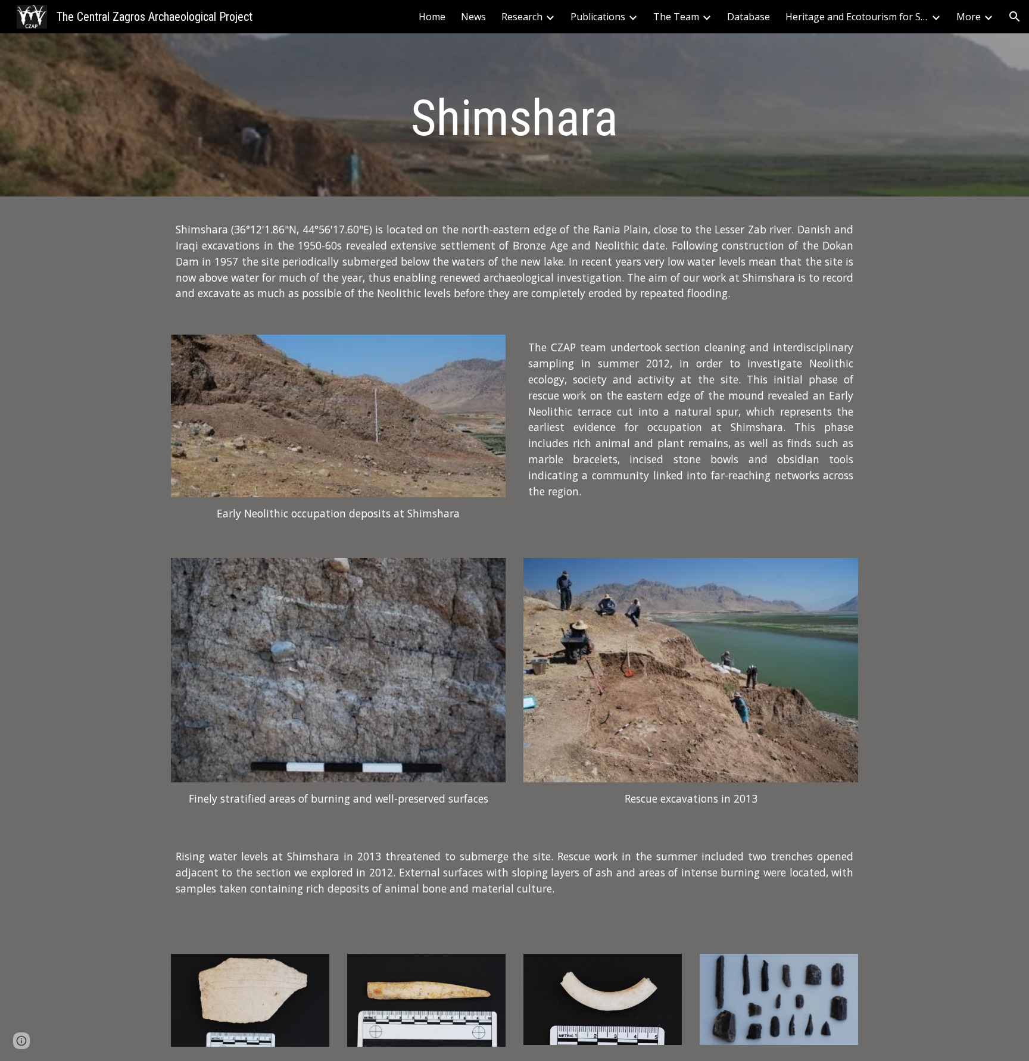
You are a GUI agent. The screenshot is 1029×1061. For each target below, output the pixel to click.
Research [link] (521, 16)
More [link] (968, 16)
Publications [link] (597, 16)
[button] (1014, 16)
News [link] (473, 16)
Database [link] (748, 16)
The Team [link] (676, 16)
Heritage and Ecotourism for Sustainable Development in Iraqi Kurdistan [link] (856, 16)
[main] (514, 118)
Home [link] (432, 16)
